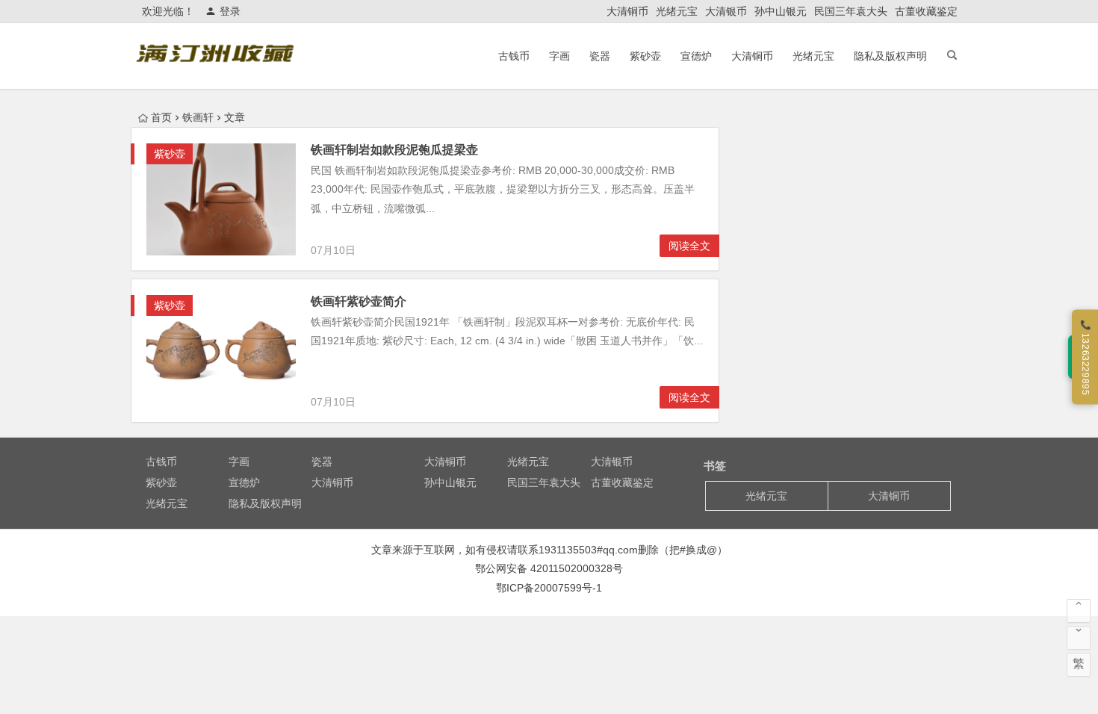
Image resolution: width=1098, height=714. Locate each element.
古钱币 (514, 56)
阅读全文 (689, 246)
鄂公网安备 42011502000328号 (549, 568)
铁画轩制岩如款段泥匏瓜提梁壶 (394, 149)
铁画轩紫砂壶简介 (358, 301)
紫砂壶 (645, 56)
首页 (161, 117)
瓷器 (599, 56)
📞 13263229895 (1085, 357)
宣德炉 (696, 56)
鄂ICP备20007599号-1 (549, 588)
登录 (230, 11)
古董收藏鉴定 (926, 11)
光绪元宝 (677, 11)
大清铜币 (627, 11)
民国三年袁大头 (850, 11)
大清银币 (726, 11)
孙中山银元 (780, 11)
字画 (559, 56)
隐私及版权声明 (890, 56)
